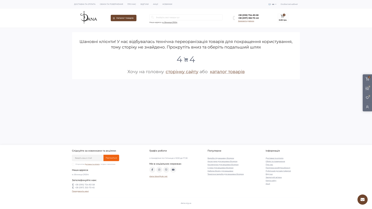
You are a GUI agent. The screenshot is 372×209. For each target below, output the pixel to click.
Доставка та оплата (84, 4)
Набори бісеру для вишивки (220, 171)
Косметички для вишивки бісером (223, 164)
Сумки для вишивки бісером (220, 168)
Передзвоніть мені (80, 191)
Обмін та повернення (111, 4)
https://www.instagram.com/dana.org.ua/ (159, 170)
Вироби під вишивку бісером (221, 158)
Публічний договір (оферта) (278, 171)
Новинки (167, 4)
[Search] (152, 17)
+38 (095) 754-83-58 (248, 15)
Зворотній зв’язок (274, 177)
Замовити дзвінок (246, 21)
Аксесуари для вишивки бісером (222, 161)
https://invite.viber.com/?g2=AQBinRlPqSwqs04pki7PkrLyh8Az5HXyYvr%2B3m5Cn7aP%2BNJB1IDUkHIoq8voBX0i (166, 170)
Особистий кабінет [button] (289, 4)
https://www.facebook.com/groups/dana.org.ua (152, 170)
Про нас (131, 4)
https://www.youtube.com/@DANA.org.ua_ (173, 170)
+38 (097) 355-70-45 (248, 18)
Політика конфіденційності (278, 168)
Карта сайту (271, 180)
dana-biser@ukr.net (158, 176)
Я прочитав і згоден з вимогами (95, 164)
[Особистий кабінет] (367, 106)
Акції (155, 4)
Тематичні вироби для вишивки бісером (226, 174)
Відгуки (145, 4)
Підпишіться (111, 158)
